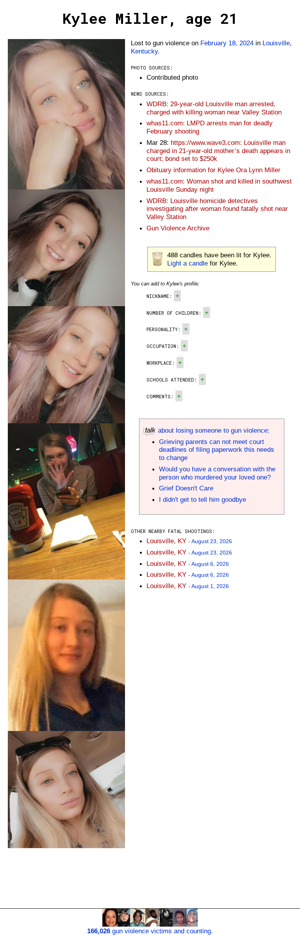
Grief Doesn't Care (186, 488)
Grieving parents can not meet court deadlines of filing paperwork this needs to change (216, 450)
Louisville (276, 43)
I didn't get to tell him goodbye (202, 499)
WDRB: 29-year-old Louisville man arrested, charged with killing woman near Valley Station (214, 108)
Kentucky (144, 51)
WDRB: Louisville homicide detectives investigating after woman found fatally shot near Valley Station (217, 209)
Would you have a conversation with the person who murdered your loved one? (217, 473)
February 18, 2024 (227, 43)
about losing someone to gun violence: (213, 430)
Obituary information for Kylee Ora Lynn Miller (213, 170)
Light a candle (187, 263)
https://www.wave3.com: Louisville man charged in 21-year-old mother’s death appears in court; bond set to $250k (218, 151)
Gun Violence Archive (177, 228)
